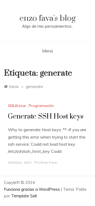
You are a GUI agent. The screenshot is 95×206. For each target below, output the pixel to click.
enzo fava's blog (47, 18)
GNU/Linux (17, 105)
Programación (41, 105)
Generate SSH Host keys (45, 116)
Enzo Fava (49, 162)
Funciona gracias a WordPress (32, 189)
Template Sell (24, 195)
